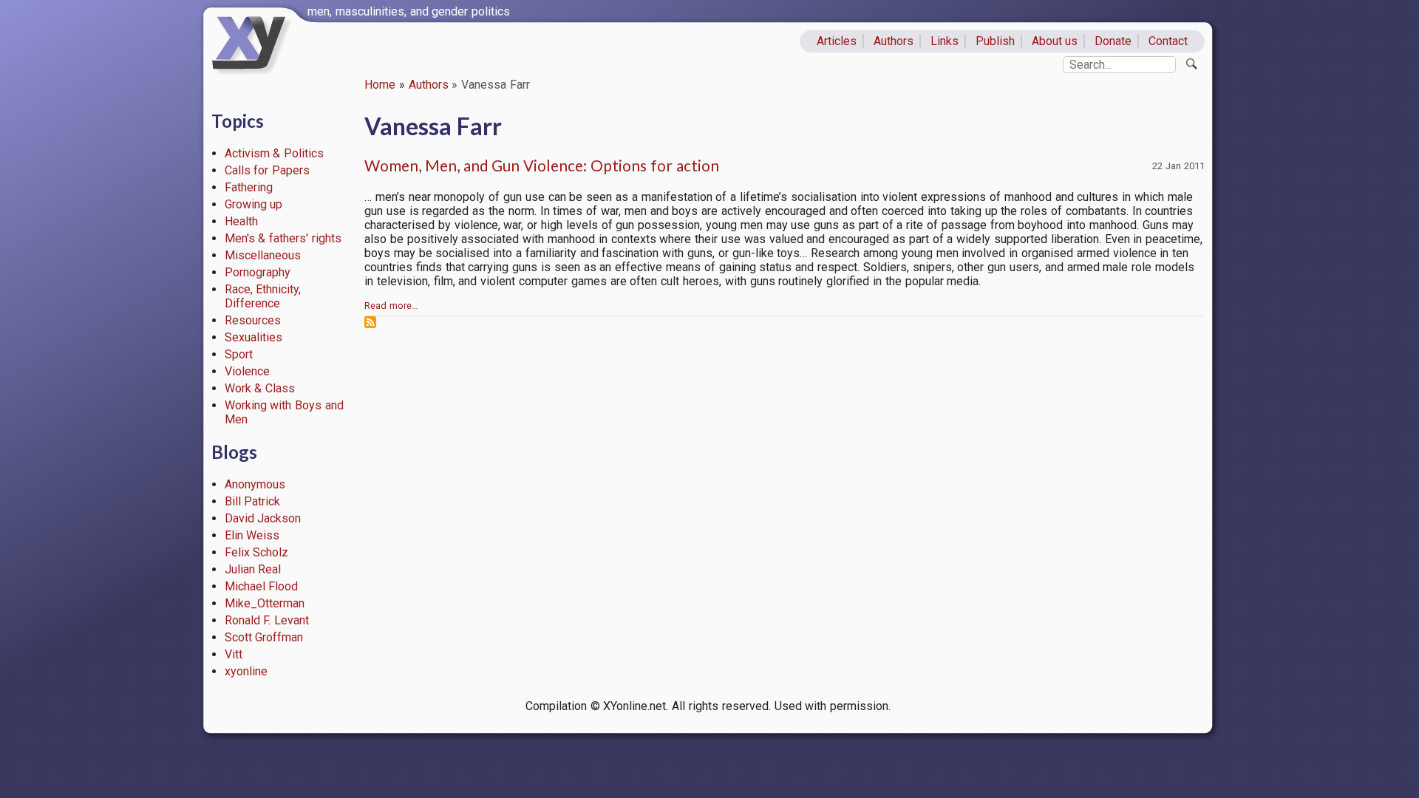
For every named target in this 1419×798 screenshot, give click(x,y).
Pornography (257, 272)
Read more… (391, 305)
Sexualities (253, 337)
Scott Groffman (264, 637)
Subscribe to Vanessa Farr (370, 322)
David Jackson (263, 518)
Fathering (249, 187)
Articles (837, 41)
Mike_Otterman (264, 603)
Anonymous (255, 484)
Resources (253, 320)
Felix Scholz (257, 552)
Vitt (233, 654)
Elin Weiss (252, 535)
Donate (1113, 41)
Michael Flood (262, 586)
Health (241, 221)
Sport (239, 354)
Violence (247, 371)
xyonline (246, 671)
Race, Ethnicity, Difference (263, 296)
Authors (893, 41)
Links (944, 41)
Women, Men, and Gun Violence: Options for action (541, 165)
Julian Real (253, 569)
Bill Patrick (253, 501)
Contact (1168, 41)
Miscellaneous (263, 255)
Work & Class (260, 388)
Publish (995, 41)
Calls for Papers (267, 170)
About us (1055, 41)
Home (379, 85)
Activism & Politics (274, 153)
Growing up (254, 204)
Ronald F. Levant (267, 620)
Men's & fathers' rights (283, 238)
